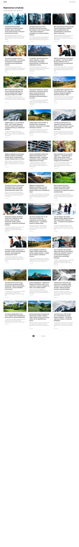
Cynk (5, 2)
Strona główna (72, 1)
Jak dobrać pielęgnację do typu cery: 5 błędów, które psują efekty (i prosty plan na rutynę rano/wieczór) (15, 315)
